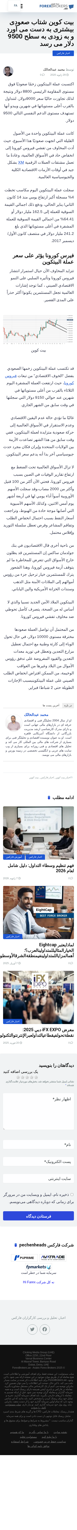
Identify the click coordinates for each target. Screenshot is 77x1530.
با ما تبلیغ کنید (49, 1436)
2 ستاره (22, 1077)
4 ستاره (31, 1077)
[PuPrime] (24, 1258)
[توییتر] (32, 1329)
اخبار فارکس (63, 53)
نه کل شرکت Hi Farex (38, 1282)
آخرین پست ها (51, 705)
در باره (68, 705)
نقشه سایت (60, 1432)
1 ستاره (17, 1077)
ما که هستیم (17, 1432)
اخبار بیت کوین (62, 777)
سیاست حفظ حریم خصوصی (49, 1441)
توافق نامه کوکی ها (38, 1446)
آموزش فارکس (14, 856)
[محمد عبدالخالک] (14, 730)
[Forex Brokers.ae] (56, 5)
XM (21, 162)
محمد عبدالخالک (54, 69)
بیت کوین (34, 777)
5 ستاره (35, 1077)
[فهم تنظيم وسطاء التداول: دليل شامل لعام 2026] (38, 833)
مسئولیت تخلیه (28, 1436)
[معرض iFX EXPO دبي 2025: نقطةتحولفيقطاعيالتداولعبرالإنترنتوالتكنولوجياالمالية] (38, 997)
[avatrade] (52, 1258)
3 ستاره (26, 1077)
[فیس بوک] (45, 1329)
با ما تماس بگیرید (39, 1432)
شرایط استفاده (20, 1441)
